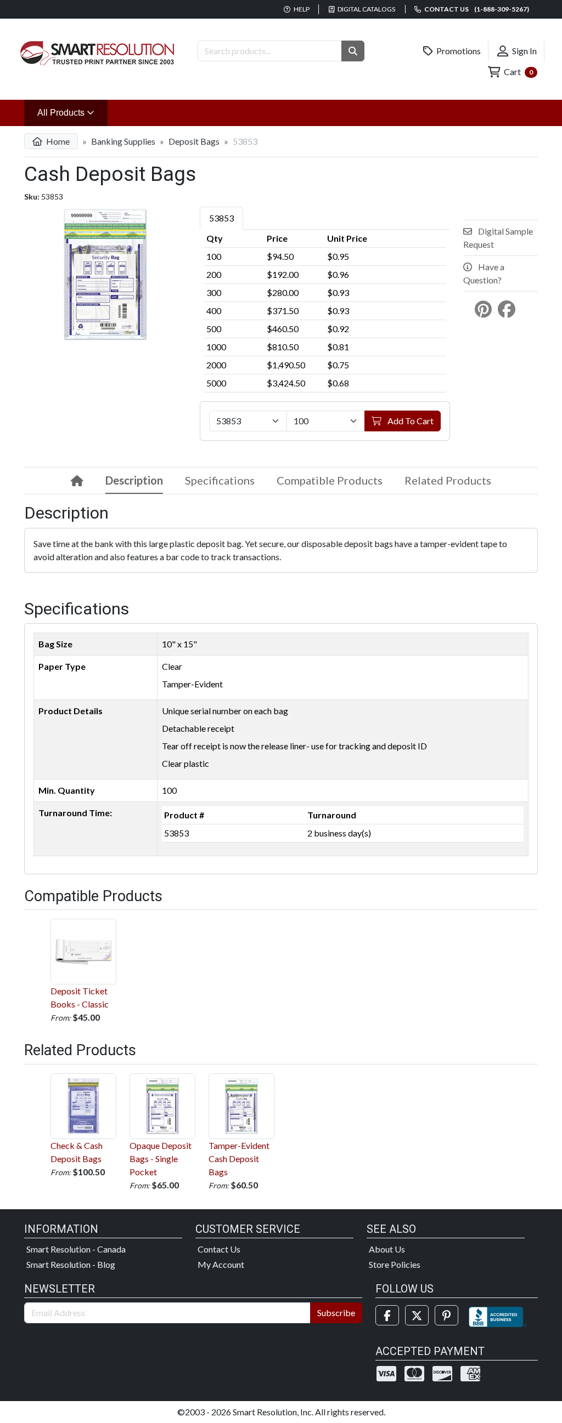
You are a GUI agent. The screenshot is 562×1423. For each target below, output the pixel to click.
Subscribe (336, 1312)
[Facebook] (387, 1315)
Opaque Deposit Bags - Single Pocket (161, 1158)
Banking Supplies (123, 141)
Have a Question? (483, 273)
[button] (352, 51)
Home (57, 141)
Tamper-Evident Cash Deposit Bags (239, 1158)
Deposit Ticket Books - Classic (79, 997)
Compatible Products (330, 480)
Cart (517, 71)
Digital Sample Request (498, 237)
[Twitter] (417, 1315)
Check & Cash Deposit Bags (76, 1152)
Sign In (523, 50)
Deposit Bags (194, 141)
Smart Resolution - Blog (70, 1264)
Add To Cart (410, 420)
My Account (221, 1264)
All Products (72, 112)
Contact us (476, 9)
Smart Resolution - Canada (76, 1249)
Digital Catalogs (365, 9)
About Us (387, 1249)
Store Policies (394, 1264)
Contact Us (219, 1249)
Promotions (458, 50)
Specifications (220, 480)
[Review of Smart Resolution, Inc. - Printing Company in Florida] (498, 1315)
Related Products (447, 480)
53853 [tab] (221, 218)
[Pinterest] (446, 1315)
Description (134, 480)
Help (301, 9)
